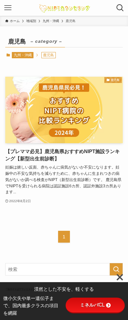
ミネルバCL (92, 305)
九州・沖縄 (23, 55)
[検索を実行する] (116, 269)
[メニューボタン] (8, 8)
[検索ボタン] (120, 8)
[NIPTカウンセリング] (64, 8)
